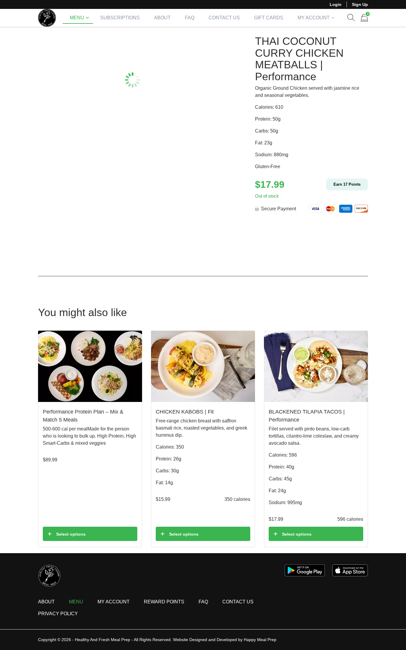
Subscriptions (120, 17)
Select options (71, 534)
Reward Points (164, 601)
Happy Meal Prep (260, 639)
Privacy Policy (58, 613)
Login (336, 4)
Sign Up (360, 4)
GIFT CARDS (268, 17)
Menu (77, 17)
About (162, 17)
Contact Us (224, 17)
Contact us (238, 601)
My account (314, 17)
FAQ (189, 17)
